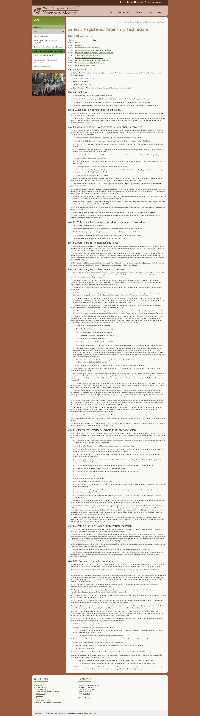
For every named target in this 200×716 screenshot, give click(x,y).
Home (69, 713)
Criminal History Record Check (85, 65)
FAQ (111, 12)
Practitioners (123, 12)
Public (160, 12)
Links (81, 713)
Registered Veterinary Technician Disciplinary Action (91, 60)
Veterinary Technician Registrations (86, 55)
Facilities (138, 12)
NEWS (131, 2)
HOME (124, 2)
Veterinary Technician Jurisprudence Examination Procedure (94, 53)
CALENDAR (140, 2)
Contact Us (86, 694)
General (77, 42)
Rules (38, 698)
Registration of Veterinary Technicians (87, 48)
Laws (150, 12)
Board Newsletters (42, 689)
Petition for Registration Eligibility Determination (90, 63)
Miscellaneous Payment (43, 700)
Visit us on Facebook (85, 698)
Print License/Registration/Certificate (47, 692)
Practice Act (39, 696)
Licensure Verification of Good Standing (48, 702)
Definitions (78, 45)
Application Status (41, 687)
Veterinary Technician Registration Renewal (89, 58)
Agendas (39, 685)
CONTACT (158, 2)
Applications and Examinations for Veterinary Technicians (93, 50)
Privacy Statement (90, 713)
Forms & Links (40, 694)
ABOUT (149, 2)
